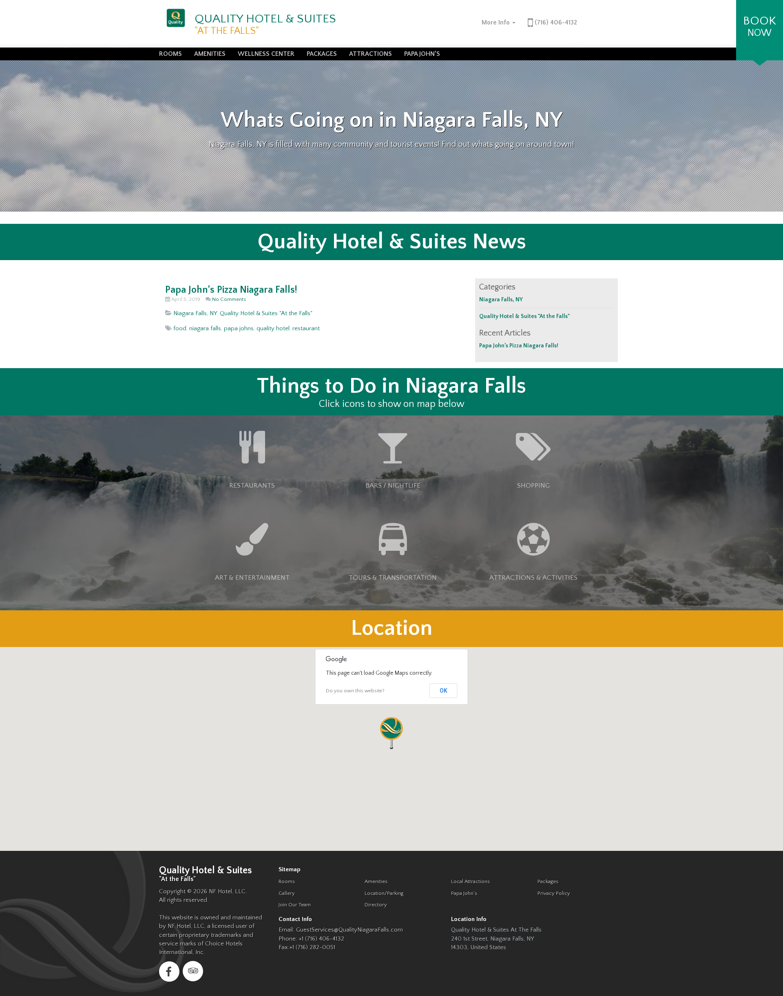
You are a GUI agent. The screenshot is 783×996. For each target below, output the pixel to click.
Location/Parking (384, 893)
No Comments (229, 299)
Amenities (210, 53)
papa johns (239, 328)
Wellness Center (266, 53)
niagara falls (205, 328)
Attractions (370, 53)
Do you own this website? (355, 690)
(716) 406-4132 (555, 22)
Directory (376, 905)
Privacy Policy (553, 893)
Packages (322, 53)
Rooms (170, 53)
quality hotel (273, 328)
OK (443, 690)
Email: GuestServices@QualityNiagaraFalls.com (341, 929)
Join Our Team (295, 905)
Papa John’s (422, 53)
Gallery (287, 893)
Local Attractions (470, 881)
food (179, 328)
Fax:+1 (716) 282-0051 (307, 947)
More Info (496, 22)
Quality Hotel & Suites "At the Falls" (266, 313)
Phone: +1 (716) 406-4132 (311, 938)
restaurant (306, 328)
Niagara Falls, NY (195, 313)
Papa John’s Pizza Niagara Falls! (231, 290)
